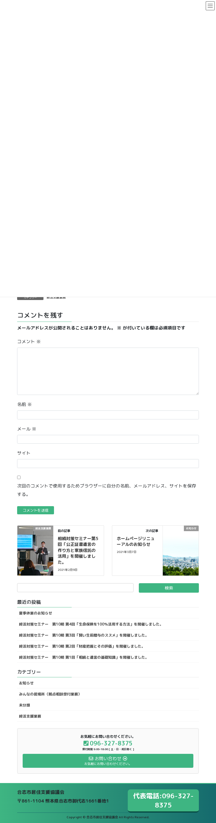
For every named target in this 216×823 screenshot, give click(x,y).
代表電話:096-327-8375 (163, 800)
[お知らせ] (181, 537)
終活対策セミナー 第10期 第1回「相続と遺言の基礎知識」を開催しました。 (84, 657)
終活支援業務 (56, 297)
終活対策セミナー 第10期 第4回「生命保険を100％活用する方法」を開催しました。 (91, 624)
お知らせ (26, 682)
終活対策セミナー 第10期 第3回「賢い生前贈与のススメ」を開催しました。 (84, 635)
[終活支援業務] (35, 535)
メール (26, 429)
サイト (24, 453)
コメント (29, 341)
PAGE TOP (205, 793)
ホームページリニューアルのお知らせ (136, 541)
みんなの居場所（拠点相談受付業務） (50, 694)
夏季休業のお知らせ (35, 613)
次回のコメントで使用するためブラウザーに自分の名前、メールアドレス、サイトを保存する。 (106, 490)
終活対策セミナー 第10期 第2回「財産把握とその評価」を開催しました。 (82, 646)
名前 (24, 404)
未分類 (24, 705)
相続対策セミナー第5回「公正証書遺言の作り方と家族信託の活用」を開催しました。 (78, 550)
